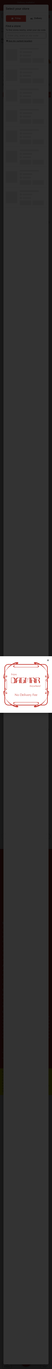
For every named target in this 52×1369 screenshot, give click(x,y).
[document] (26, 684)
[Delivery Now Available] (26, 684)
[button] (48, 660)
